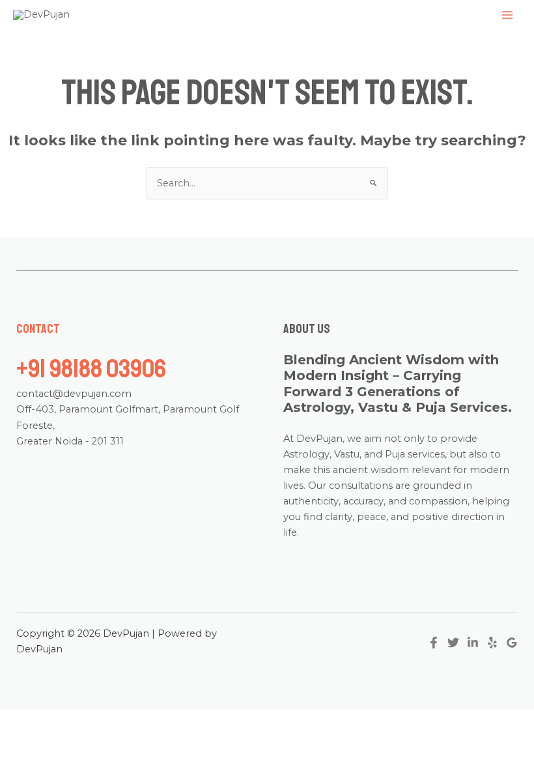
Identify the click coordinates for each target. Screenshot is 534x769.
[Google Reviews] (512, 642)
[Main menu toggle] (507, 15)
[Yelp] (492, 642)
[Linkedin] (473, 642)
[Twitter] (453, 642)
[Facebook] (434, 642)
